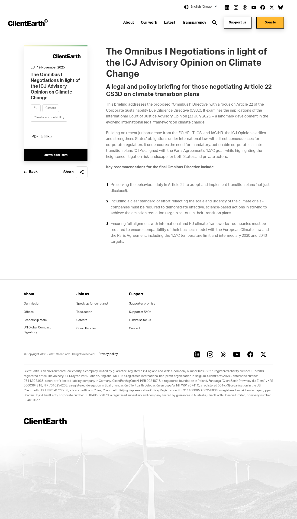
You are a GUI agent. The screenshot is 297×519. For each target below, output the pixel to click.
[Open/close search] (214, 22)
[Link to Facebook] (262, 7)
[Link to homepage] (27, 22)
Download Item (56, 155)
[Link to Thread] (244, 7)
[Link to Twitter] (271, 7)
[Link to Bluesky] (280, 7)
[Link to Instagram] (236, 7)
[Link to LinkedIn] (227, 7)
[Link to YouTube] (254, 7)
